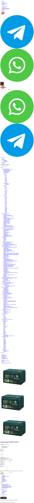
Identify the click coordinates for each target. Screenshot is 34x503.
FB (5, 173)
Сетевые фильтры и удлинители (8, 226)
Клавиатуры (5, 303)
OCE (4, 328)
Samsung (5, 332)
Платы (5, 308)
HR (5, 205)
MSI (4, 318)
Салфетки (5, 312)
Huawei (5, 340)
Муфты (5, 257)
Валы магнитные (6, 245)
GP (5, 176)
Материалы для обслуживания (6, 309)
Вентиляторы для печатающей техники (9, 250)
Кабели (5, 252)
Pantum (5, 329)
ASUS (4, 315)
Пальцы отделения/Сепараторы (8, 259)
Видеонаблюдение (4, 236)
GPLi (6, 203)
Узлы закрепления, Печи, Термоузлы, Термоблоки (11, 272)
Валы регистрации (6, 248)
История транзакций (5, 358)
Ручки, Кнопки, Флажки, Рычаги (8, 266)
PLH (6, 194)
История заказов (4, 491)
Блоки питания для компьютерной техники (10, 300)
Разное (5, 231)
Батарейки (5, 216)
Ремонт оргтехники (5, 3)
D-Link (5, 338)
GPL (6, 201)
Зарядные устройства (7, 220)
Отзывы (3, 2)
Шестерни (5, 275)
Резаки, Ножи (6, 263)
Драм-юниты (5, 284)
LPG (6, 192)
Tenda (4, 240)
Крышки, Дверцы (6, 255)
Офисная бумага (6, 230)
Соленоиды (5, 267)
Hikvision (5, 238)
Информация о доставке (5, 476)
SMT (6, 211)
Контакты (3, 10)
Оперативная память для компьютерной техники (10, 307)
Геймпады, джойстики (7, 218)
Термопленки (5, 270)
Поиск (9, 89)
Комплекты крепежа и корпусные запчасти (10, 304)
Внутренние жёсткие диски (7, 243)
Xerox (4, 334)
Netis (4, 344)
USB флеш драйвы (6, 350)
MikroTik (5, 343)
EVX (6, 175)
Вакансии (3, 478)
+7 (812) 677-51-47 (3, 157)
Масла (4, 310)
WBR (4, 195)
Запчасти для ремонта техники (6, 246)
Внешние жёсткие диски (7, 242)
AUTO (6, 197)
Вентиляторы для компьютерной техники (9, 301)
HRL (6, 178)
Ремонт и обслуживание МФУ (6, 485)
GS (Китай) (7, 184)
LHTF (6, 191)
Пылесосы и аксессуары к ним (8, 225)
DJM (6, 187)
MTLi (6, 210)
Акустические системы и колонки (8, 215)
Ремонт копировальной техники (6, 487)
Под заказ (2, 450)
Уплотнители (5, 273)
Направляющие (6, 258)
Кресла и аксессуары (7, 223)
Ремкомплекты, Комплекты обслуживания (10, 264)
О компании (3, 475)
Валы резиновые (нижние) (7, 249)
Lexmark (5, 327)
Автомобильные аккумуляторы (8, 169)
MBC (6, 207)
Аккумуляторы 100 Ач (7, 170)
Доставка (3, 4)
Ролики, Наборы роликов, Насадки (9, 265)
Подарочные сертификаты (5, 8)
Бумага (3, 227)
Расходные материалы (5, 320)
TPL (6, 179)
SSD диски (5, 294)
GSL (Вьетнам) (7, 183)
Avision (5, 321)
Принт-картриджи (6, 290)
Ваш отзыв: (2, 466)
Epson (4, 323)
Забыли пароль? (4, 355)
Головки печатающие (7, 292)
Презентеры (5, 224)
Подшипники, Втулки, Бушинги (8, 261)
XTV (6, 182)
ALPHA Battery (6, 172)
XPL (6, 181)
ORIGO (5, 345)
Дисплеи (5, 302)
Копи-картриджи (6, 289)
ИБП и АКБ (3, 281)
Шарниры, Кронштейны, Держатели (9, 274)
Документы (3, 479)
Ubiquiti (5, 348)
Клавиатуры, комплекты (7, 221)
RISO (4, 331)
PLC (6, 193)
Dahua (4, 237)
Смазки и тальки (6, 313)
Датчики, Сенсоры (6, 251)
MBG (6, 208)
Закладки (3, 357)
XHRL (6, 180)
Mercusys (5, 342)
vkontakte (3, 495)
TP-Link (5, 241)
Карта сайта (3, 481)
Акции (3, 9)
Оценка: (1, 471)
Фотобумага (5, 233)
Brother (5, 322)
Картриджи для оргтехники (6, 283)
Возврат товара (4, 480)
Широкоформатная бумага (7, 235)
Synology (5, 346)
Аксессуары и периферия (5, 213)
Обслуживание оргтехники (6, 484)
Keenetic (5, 341)
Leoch (4, 185)
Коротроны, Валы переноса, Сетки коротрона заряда (11, 253)
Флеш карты (5, 351)
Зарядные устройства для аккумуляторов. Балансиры (9, 277)
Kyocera (5, 326)
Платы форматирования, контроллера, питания (10, 260)
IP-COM (5, 239)
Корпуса (5, 305)
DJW (6, 188)
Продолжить (2, 473)
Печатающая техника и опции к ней (7, 319)
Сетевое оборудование (5, 336)
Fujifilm (5, 324)
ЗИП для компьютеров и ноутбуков (7, 278)
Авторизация (5, 161)
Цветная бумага (6, 234)
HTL (6, 206)
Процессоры (5, 296)
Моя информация (4, 356)
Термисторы (5, 269)
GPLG (6, 202)
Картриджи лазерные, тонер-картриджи (9, 285)
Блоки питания (6, 295)
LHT (6, 190)
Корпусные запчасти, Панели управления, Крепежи (11, 254)
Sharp (4, 333)
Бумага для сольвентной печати (8, 228)
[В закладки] (2, 452)
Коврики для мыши (6, 222)
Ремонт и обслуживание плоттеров (7, 486)
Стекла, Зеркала (6, 268)
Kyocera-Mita (7, 286)
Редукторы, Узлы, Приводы (7, 262)
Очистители (5, 311)
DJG (6, 186)
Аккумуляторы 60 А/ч (7, 171)
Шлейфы (5, 276)
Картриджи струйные (5, 291)
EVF (6, 198)
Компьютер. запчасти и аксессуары (7, 297)
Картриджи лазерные (5, 287)
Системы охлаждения (7, 280)
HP (4, 316)
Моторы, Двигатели (6, 256)
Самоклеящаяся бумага (7, 232)
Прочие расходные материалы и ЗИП (9, 335)
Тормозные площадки (7, 271)
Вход (2, 354)
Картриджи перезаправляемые (8, 293)
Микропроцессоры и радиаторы (8, 306)
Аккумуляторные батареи (5, 360)
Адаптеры (5, 214)
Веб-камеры (5, 217)
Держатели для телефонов (7, 219)
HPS (6, 204)
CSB (2, 361)
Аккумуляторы (6, 299)
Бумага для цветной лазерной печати (9, 229)
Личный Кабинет (4, 490)
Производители (4, 7)
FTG (6, 189)
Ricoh (4, 330)
